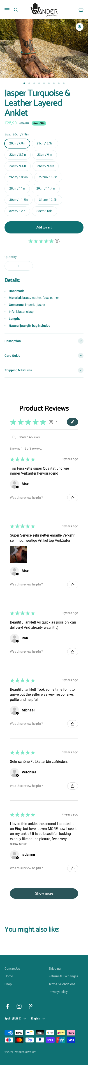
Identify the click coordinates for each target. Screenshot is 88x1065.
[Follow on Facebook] (8, 1006)
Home (9, 976)
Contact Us (12, 968)
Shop (8, 984)
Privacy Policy (58, 992)
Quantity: (11, 257)
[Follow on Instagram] (19, 1006)
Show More (18, 844)
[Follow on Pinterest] (31, 1006)
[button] (57, 422)
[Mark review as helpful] (72, 497)
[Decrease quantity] (10, 265)
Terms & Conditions (62, 984)
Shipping (54, 968)
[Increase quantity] (27, 265)
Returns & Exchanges (63, 976)
